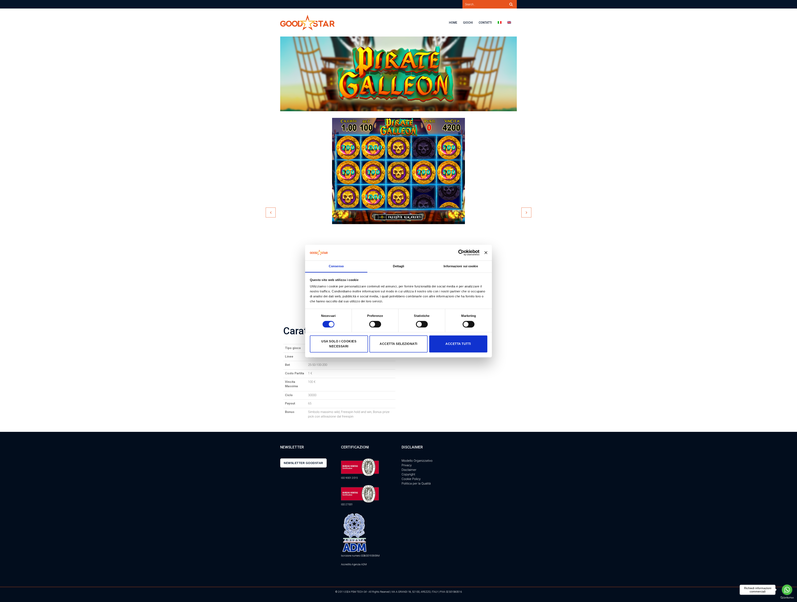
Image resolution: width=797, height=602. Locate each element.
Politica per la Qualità (416, 483)
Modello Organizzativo (417, 461)
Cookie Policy (411, 479)
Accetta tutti (458, 344)
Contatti (485, 22)
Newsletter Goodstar (303, 463)
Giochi (468, 22)
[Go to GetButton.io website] (787, 597)
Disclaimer (409, 470)
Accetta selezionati (398, 344)
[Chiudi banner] (485, 252)
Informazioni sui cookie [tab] (461, 266)
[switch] (375, 324)
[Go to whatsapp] (787, 590)
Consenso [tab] (336, 266)
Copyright (408, 474)
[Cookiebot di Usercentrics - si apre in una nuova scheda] (461, 252)
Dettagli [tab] (398, 266)
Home (453, 22)
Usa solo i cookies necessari (338, 344)
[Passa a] (502, 25)
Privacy (407, 465)
